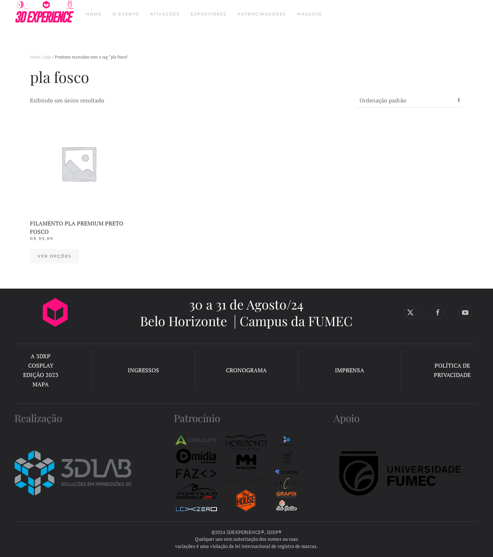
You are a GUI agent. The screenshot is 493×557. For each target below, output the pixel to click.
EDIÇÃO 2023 (40, 375)
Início (35, 57)
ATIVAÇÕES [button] (165, 14)
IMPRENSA (349, 370)
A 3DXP (41, 356)
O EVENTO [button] (126, 14)
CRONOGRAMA (246, 370)
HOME (94, 14)
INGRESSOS (143, 370)
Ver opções (54, 256)
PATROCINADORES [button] (261, 14)
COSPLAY (40, 365)
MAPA (40, 384)
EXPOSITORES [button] (209, 14)
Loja (47, 57)
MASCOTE (309, 14)
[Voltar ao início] (44, 14)
